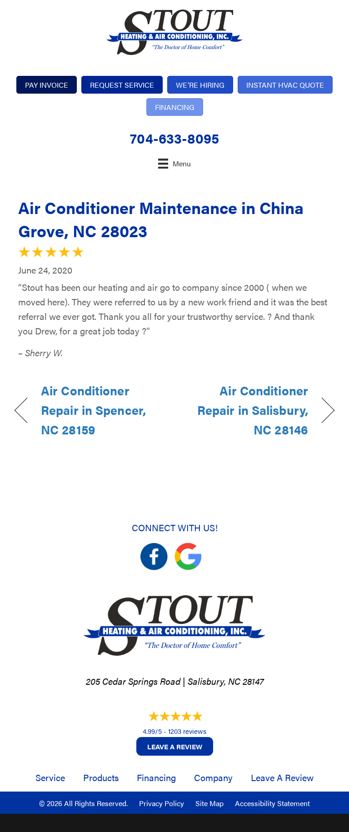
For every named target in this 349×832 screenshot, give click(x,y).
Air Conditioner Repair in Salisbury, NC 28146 (246, 410)
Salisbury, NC (214, 681)
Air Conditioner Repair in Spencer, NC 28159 (93, 410)
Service (50, 777)
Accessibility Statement (272, 803)
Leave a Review (174, 746)
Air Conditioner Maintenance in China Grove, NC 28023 (161, 218)
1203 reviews (187, 731)
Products (101, 777)
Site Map (209, 803)
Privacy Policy (161, 803)
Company (213, 777)
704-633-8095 (174, 138)
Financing (156, 777)
